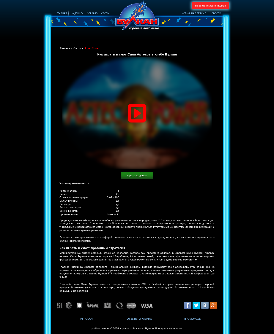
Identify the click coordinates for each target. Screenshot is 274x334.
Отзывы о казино (139, 318)
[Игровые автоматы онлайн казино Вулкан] (137, 16)
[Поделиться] (200, 306)
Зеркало (92, 13)
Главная (61, 13)
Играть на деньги (137, 175)
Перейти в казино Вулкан (210, 5)
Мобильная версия (194, 13)
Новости (215, 13)
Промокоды (192, 318)
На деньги (77, 13)
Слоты (105, 13)
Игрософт (87, 318)
